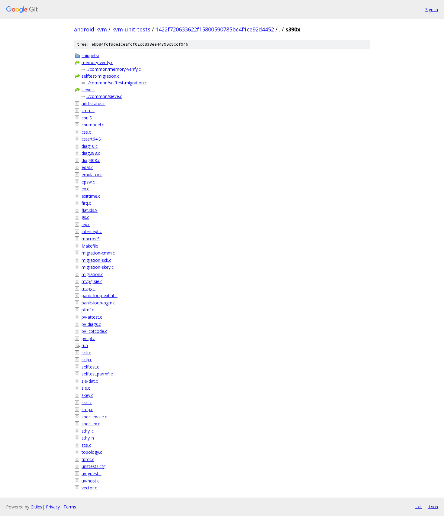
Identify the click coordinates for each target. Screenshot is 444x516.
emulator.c (92, 174)
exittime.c (91, 196)
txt (418, 506)
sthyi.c (88, 431)
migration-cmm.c (98, 253)
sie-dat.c (90, 381)
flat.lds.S (90, 210)
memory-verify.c (97, 62)
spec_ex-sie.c (94, 417)
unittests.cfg (93, 466)
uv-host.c (90, 481)
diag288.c (91, 153)
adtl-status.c (93, 103)
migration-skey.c (98, 267)
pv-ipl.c (88, 338)
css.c (86, 132)
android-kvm (90, 29)
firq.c (86, 203)
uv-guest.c (91, 473)
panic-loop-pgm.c (98, 303)
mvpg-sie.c (92, 281)
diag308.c (91, 160)
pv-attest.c (92, 317)
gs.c (85, 217)
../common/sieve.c (104, 96)
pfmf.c (88, 310)
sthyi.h (88, 438)
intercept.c (92, 231)
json (433, 506)
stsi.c (86, 445)
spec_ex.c (91, 424)
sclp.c (87, 359)
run (85, 345)
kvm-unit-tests (131, 29)
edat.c (87, 167)
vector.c (89, 488)
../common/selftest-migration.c (116, 83)
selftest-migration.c (100, 76)
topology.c (92, 452)
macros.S (91, 239)
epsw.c (88, 182)
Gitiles (36, 507)
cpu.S (87, 118)
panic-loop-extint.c (99, 295)
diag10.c (90, 146)
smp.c (87, 409)
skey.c (87, 395)
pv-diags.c (91, 324)
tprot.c (88, 459)
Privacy (53, 507)
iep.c (86, 224)
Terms (69, 507)
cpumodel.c (93, 125)
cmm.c (88, 110)
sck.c (86, 352)
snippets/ (90, 55)
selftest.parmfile (97, 374)
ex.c (85, 189)
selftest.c (90, 367)
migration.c (92, 274)
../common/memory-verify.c (113, 69)
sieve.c (88, 89)
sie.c (86, 388)
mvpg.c (88, 288)
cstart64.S (91, 139)
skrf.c (87, 402)
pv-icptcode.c (94, 331)
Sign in (431, 9)
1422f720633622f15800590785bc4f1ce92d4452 (215, 29)
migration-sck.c (96, 260)
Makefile (90, 246)
